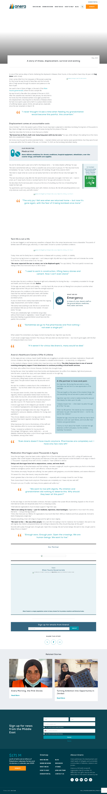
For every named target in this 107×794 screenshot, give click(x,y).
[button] (74, 628)
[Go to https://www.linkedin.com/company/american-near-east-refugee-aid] (81, 779)
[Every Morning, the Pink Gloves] (30, 673)
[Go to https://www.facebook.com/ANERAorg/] (76, 779)
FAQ (81, 790)
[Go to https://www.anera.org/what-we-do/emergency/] (74, 300)
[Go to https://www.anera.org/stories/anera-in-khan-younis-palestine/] (53, 590)
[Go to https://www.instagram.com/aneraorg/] (90, 779)
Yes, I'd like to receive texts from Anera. (54, 734)
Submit (69, 737)
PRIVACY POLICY (100, 790)
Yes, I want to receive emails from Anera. (54, 727)
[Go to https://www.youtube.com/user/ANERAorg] (86, 779)
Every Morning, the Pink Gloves (27, 691)
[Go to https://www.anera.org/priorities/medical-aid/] (53, 153)
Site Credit (13, 790)
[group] (23, 759)
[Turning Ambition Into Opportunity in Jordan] (76, 673)
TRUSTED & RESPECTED (89, 790)
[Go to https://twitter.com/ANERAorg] (72, 779)
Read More (16, 695)
